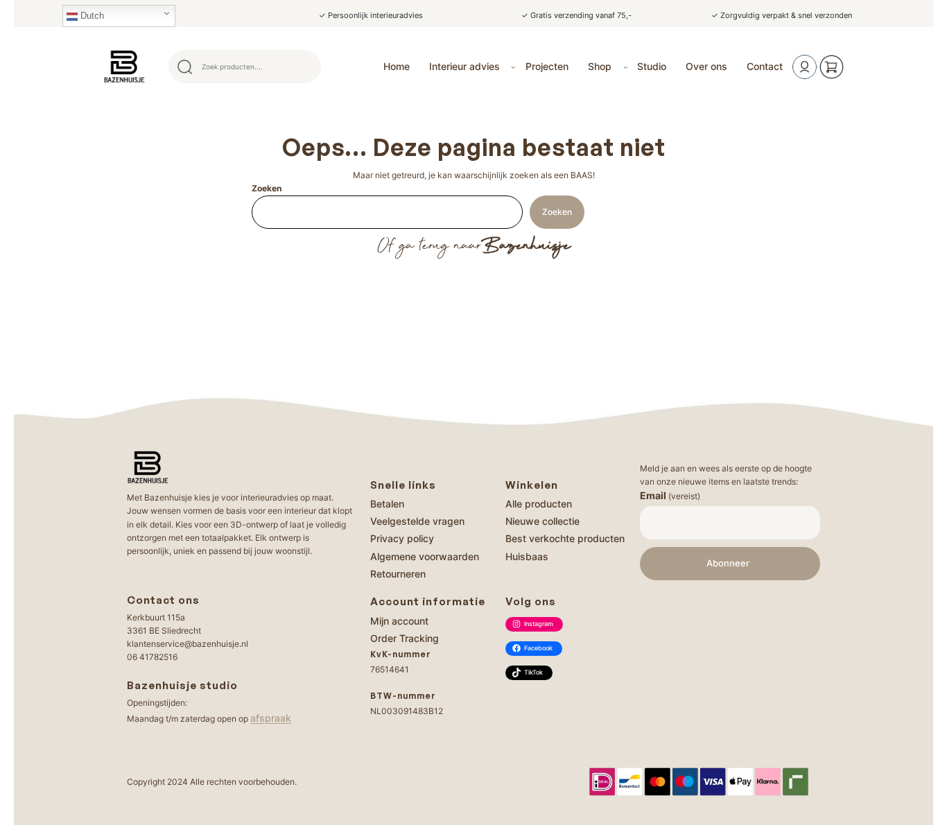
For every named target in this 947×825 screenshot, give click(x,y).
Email (670, 495)
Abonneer (727, 563)
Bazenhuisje (526, 246)
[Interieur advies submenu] (513, 66)
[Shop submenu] (625, 66)
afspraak (270, 718)
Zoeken (266, 188)
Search (304, 66)
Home (396, 66)
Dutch (91, 15)
